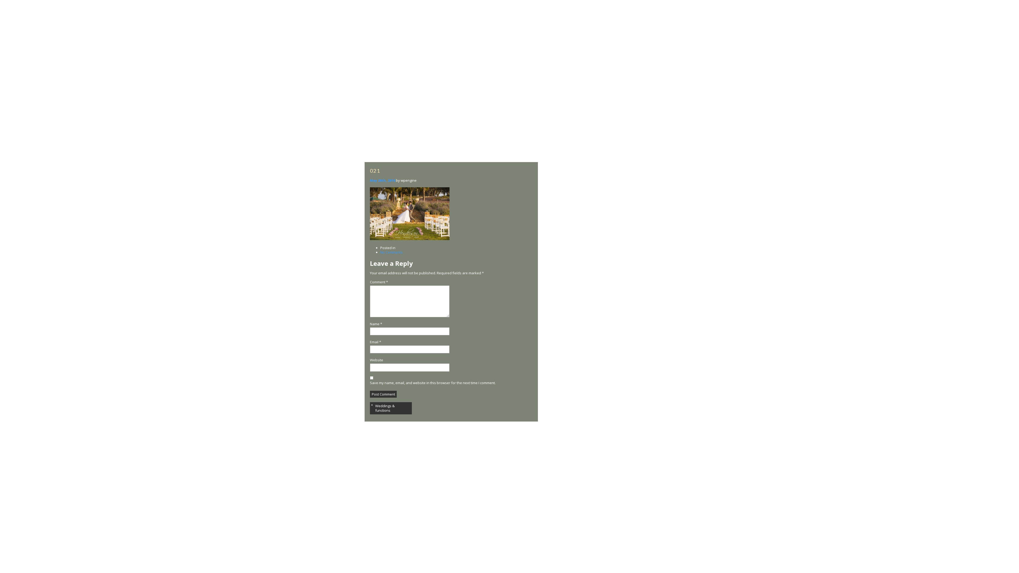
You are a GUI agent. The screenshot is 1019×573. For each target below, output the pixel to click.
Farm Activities (403, 24)
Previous (16, 289)
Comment (379, 282)
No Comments (391, 252)
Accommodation (344, 24)
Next (1011, 289)
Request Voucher (640, 31)
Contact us (673, 24)
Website (376, 360)
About (320, 24)
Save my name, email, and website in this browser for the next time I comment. (433, 383)
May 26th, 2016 (382, 180)
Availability (374, 24)
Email (375, 342)
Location (607, 24)
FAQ (701, 24)
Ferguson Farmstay (612, 565)
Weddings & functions (385, 408)
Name (376, 324)
